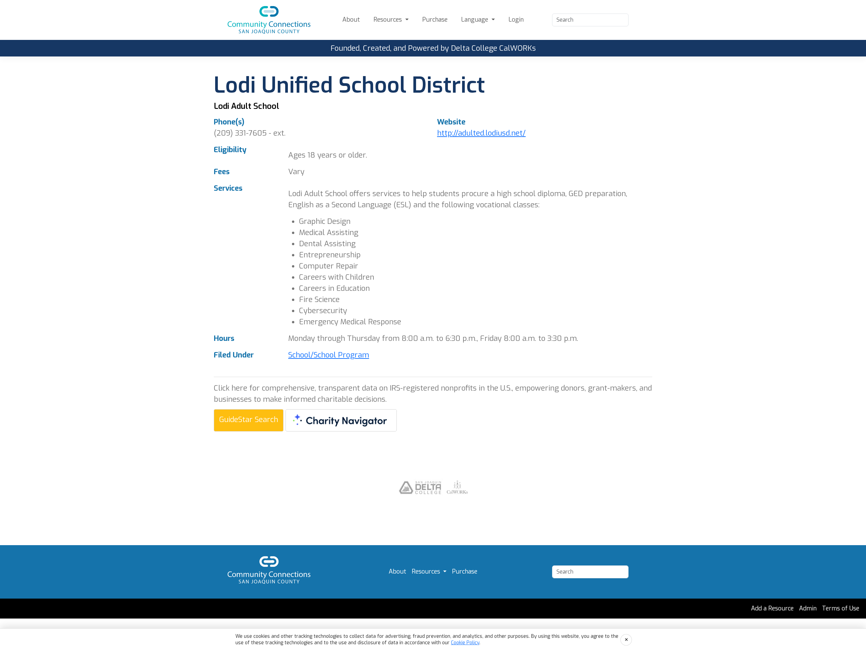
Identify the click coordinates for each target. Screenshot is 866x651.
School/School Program (328, 355)
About (351, 20)
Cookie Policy (465, 643)
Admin (808, 608)
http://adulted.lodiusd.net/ (481, 133)
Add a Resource (772, 608)
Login (516, 20)
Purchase (435, 20)
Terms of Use (840, 608)
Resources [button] (388, 20)
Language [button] (475, 20)
